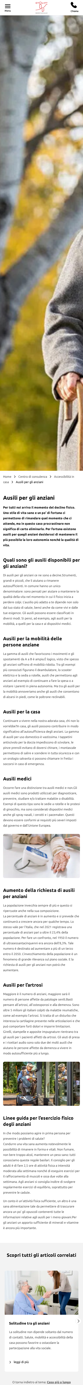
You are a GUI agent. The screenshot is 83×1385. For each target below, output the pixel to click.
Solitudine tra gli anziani (29, 1323)
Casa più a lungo (59, 1382)
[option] (41, 1321)
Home (7, 476)
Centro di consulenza (32, 476)
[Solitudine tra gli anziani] (41, 1293)
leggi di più (21, 1362)
